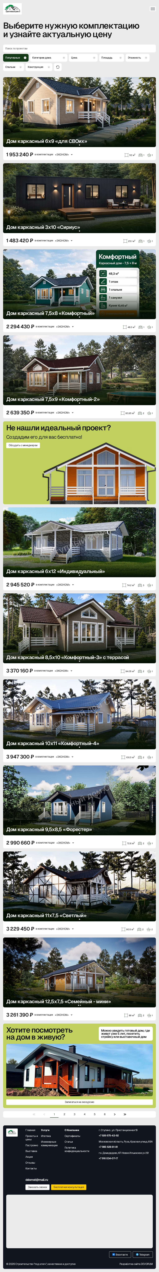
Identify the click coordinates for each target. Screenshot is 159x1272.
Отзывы (30, 1162)
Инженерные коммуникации (49, 1143)
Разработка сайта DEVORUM (136, 1264)
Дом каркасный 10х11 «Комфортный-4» (52, 743)
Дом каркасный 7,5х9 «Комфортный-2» (53, 399)
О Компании (72, 1130)
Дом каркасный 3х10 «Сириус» (43, 227)
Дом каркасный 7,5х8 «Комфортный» (50, 313)
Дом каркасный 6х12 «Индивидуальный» (55, 571)
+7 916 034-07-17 (108, 1158)
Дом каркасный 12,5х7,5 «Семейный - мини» (58, 1001)
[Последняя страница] (125, 1114)
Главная (30, 1130)
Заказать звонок (37, 1187)
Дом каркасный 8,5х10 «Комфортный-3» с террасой (67, 657)
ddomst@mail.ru (36, 1179)
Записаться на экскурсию (79, 1102)
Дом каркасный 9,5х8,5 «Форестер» (49, 829)
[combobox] (16, 58)
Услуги (45, 1130)
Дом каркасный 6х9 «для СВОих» (46, 141)
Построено (31, 1145)
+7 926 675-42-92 (109, 1135)
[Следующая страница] (115, 1114)
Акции (29, 1156)
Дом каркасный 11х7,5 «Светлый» (46, 915)
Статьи (69, 1141)
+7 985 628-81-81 (108, 1147)
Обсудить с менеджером (23, 445)
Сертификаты (72, 1136)
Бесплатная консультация (69, 1187)
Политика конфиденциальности (77, 1149)
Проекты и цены (31, 1138)
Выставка (31, 1151)
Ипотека (46, 1136)
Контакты (31, 1168)
